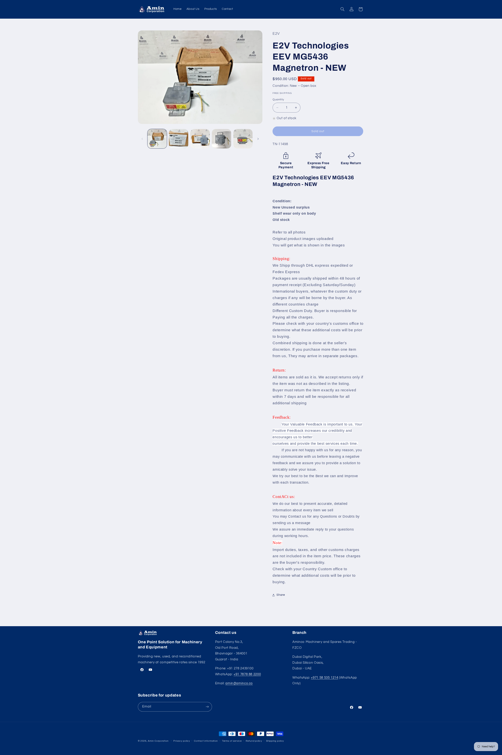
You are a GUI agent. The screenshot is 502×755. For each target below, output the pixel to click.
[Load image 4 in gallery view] (221, 138)
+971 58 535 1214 (324, 677)
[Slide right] (258, 139)
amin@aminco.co (239, 683)
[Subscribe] (207, 707)
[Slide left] (142, 139)
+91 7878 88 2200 (247, 674)
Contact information (206, 741)
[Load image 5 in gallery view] (243, 138)
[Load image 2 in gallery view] (178, 138)
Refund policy (254, 741)
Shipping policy (275, 741)
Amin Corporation (158, 741)
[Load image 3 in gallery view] (200, 138)
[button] (342, 9)
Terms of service (232, 741)
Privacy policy (181, 741)
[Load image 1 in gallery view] (157, 138)
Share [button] (280, 595)
